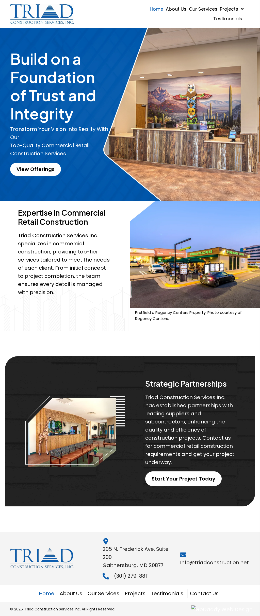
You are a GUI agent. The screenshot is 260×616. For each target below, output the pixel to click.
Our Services (103, 593)
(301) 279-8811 (131, 575)
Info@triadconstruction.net (214, 562)
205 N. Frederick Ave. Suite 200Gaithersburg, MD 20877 (136, 557)
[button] (35, 169)
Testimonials (168, 593)
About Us (71, 593)
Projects (135, 593)
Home (46, 593)
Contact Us (204, 593)
